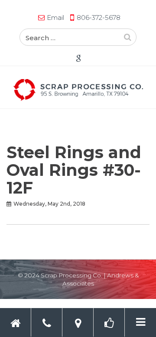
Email (55, 17)
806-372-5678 (98, 17)
